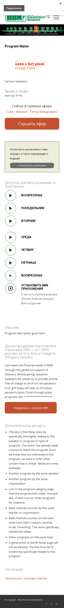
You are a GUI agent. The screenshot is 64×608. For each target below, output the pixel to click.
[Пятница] (10, 262)
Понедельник (32, 208)
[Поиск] (46, 17)
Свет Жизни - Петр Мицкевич (32, 111)
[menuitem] (46, 17)
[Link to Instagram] (56, 603)
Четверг (27, 250)
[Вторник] (10, 221)
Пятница (28, 262)
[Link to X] (51, 603)
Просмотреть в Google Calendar (26, 578)
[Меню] (54, 17)
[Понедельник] (10, 208)
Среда (26, 237)
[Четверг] (10, 250)
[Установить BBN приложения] (10, 288)
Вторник (28, 221)
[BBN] (26, 17)
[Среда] (10, 237)
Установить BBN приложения (34, 286)
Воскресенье (31, 195)
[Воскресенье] (10, 195)
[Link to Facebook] (46, 603)
